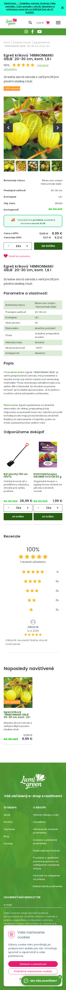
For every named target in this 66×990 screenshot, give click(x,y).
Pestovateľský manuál (46, 850)
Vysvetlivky (39, 822)
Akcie (7, 815)
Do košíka (48, 246)
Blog (6, 836)
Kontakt (8, 843)
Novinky (8, 822)
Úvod (7, 42)
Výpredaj (9, 829)
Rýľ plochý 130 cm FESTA (16, 475)
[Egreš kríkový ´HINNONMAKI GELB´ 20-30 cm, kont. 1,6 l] (33, 127)
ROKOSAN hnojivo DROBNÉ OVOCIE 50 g (47, 475)
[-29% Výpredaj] (18, 692)
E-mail (8, 905)
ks (19, 246)
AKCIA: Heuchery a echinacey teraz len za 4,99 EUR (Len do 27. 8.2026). (30, 9)
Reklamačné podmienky (47, 886)
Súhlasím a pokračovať (33, 964)
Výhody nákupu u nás (45, 815)
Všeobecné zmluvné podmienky (45, 831)
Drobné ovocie (22, 42)
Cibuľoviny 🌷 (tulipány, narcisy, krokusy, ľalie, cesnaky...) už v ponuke (30, 5)
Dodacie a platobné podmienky (45, 841)
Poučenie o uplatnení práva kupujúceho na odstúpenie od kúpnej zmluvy (46, 863)
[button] (60, 977)
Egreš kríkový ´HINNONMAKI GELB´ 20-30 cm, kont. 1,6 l (17, 714)
